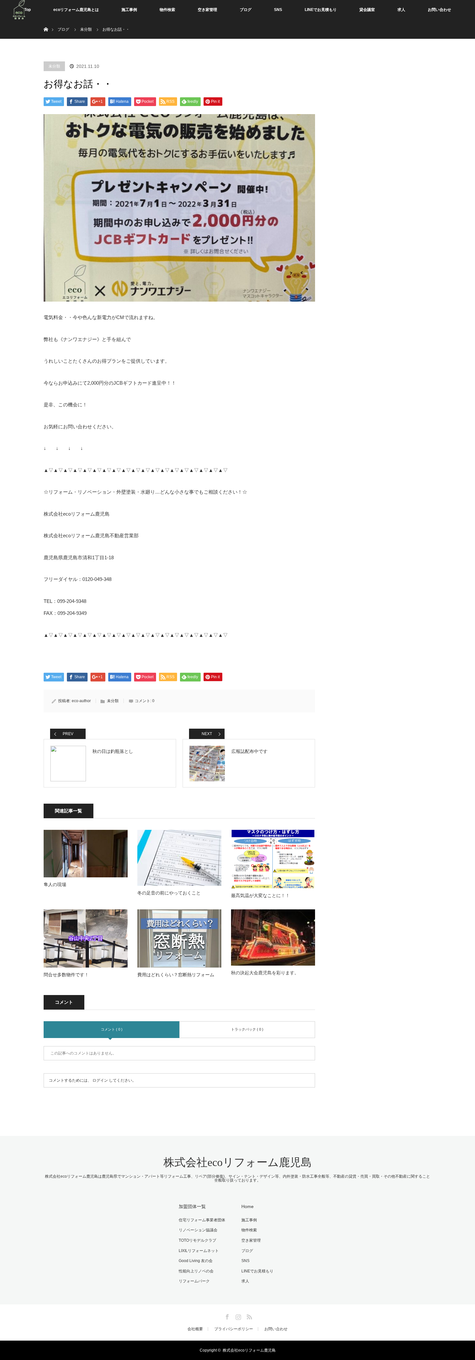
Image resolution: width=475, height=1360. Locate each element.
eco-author (81, 701)
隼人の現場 (55, 884)
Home (247, 1206)
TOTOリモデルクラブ (197, 1240)
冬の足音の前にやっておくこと (169, 892)
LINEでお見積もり (321, 9)
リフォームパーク (194, 1281)
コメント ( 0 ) (111, 1029)
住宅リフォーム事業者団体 (202, 1220)
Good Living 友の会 (196, 1260)
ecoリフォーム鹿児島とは (76, 9)
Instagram (237, 1316)
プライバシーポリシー (233, 1329)
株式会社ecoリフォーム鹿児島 (238, 1162)
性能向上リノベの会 (196, 1271)
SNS (278, 9)
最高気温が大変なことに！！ (260, 895)
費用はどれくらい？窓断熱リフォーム (175, 974)
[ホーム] (46, 21)
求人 (401, 9)
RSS (248, 1316)
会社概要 (195, 1329)
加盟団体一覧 (192, 1206)
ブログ (245, 9)
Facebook (226, 1316)
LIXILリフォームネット (199, 1250)
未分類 (54, 66)
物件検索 (167, 9)
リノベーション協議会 (198, 1230)
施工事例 (129, 9)
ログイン (100, 1080)
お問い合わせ (439, 9)
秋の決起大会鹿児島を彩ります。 (265, 972)
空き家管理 (207, 9)
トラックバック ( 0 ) (247, 1029)
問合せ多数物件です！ (66, 974)
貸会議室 (367, 9)
